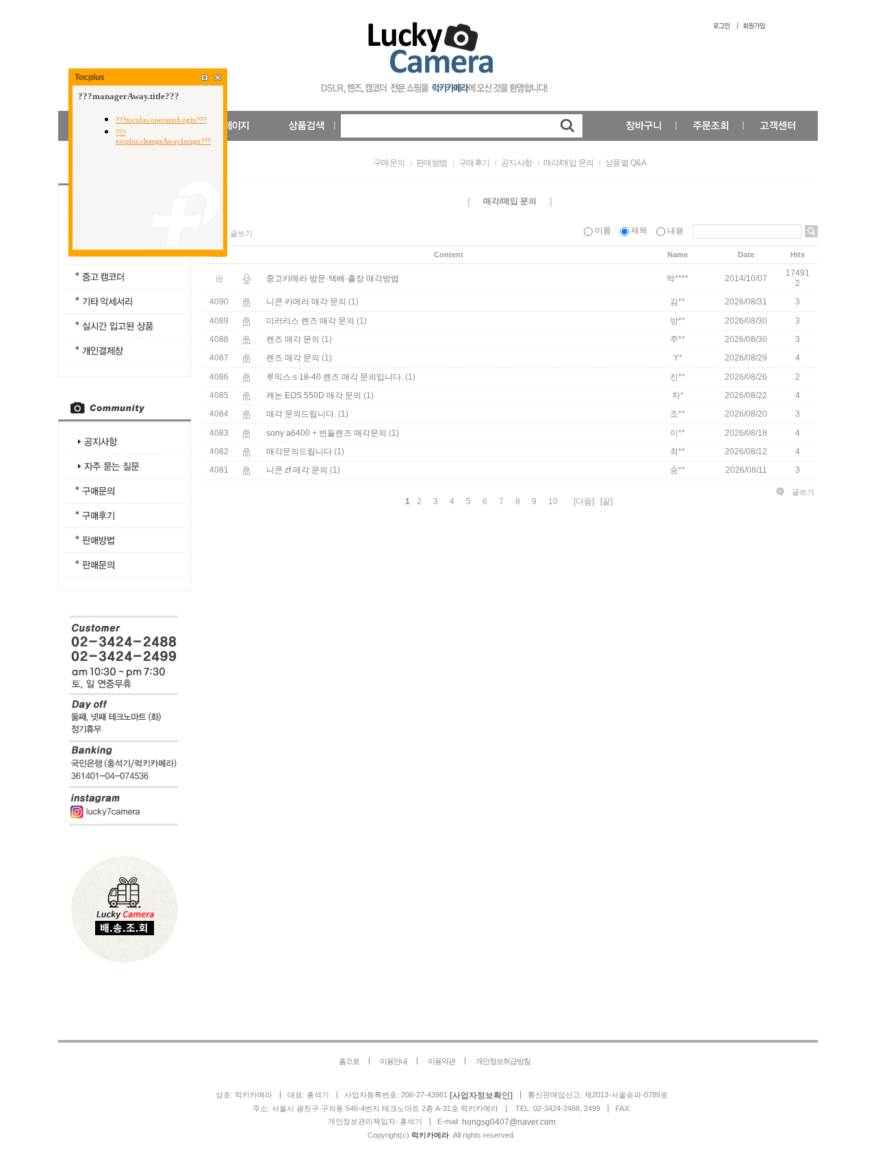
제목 (639, 230)
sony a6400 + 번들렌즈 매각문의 (326, 433)
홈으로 (349, 1061)
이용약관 (441, 1061)
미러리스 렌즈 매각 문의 (310, 321)
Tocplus (90, 77)
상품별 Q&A (626, 163)
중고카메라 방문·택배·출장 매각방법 (332, 278)
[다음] (584, 501)
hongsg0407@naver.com (509, 1122)
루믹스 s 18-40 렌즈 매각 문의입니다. (334, 377)
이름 (603, 230)
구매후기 (474, 163)
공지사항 (516, 163)
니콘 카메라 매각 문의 (306, 302)
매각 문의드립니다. (301, 414)
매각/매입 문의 (568, 163)
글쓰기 (241, 233)
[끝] (606, 501)
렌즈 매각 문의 (293, 339)
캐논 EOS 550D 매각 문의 (313, 395)
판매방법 (432, 163)
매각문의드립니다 (299, 451)
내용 (675, 230)
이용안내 (393, 1061)
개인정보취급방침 (503, 1061)
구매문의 (389, 163)
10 (553, 501)
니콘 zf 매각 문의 (297, 470)
